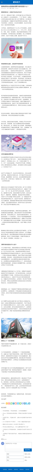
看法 (13, 8)
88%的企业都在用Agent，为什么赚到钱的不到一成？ (16, 426)
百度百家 (27, 469)
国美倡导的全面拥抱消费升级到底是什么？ (15, 6)
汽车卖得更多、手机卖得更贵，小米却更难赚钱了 (15, 410)
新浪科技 (16, 469)
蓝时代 (16, 2)
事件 (11, 8)
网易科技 (10, 469)
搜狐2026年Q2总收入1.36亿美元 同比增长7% (14, 424)
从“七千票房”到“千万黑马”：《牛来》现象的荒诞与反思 (16, 421)
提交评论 (27, 449)
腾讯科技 (22, 469)
